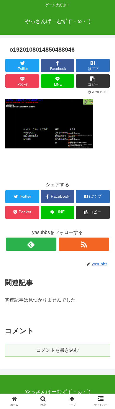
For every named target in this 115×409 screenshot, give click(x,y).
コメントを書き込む (57, 350)
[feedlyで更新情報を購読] (31, 244)
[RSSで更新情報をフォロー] (84, 244)
